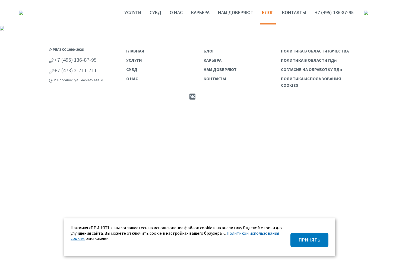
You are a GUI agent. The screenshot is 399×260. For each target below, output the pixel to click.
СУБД (155, 12)
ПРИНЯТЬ (309, 240)
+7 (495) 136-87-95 (334, 12)
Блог (268, 12)
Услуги (132, 12)
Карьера (200, 12)
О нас (176, 12)
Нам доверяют (236, 12)
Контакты (294, 12)
